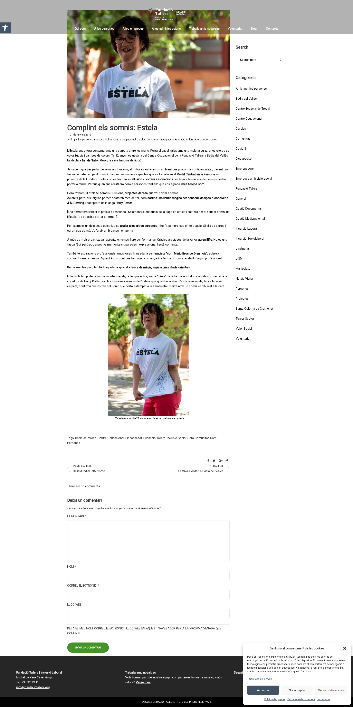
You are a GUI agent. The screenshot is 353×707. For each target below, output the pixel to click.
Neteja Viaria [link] (244, 278)
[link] (5, 27)
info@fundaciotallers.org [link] (33, 687)
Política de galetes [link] (274, 699)
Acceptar (263, 690)
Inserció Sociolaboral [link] (250, 238)
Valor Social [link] (244, 328)
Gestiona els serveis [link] (261, 679)
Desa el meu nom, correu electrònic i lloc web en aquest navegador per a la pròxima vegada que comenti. (144, 631)
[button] (345, 648)
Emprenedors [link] (245, 168)
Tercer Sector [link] (245, 318)
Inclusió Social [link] (176, 438)
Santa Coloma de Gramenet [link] (254, 308)
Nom (71, 566)
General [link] (241, 198)
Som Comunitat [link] (198, 438)
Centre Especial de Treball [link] (253, 108)
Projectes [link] (211, 139)
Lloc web (74, 604)
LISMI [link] (239, 258)
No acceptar (297, 690)
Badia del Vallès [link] (103, 139)
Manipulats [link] (243, 268)
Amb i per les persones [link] (80, 139)
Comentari (76, 516)
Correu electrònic (83, 585)
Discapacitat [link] (167, 139)
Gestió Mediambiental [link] (250, 218)
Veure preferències (331, 690)
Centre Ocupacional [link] (124, 139)
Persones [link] (199, 139)
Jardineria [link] (242, 248)
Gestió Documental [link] (248, 208)
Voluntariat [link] (243, 338)
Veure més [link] (143, 682)
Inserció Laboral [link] (246, 228)
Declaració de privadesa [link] (301, 699)
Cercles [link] (141, 139)
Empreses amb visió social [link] (254, 178)
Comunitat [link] (153, 139)
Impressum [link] (323, 699)
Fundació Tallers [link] (184, 139)
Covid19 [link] (241, 148)
